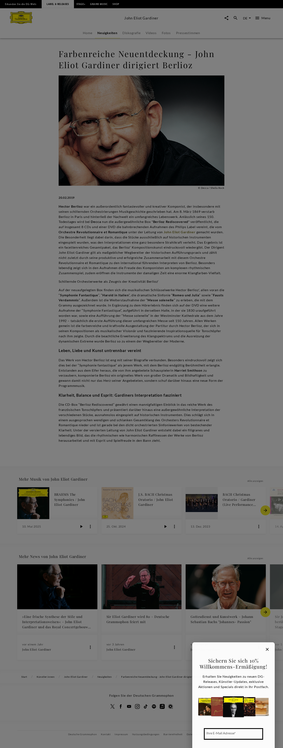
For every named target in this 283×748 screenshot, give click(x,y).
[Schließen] (267, 649)
